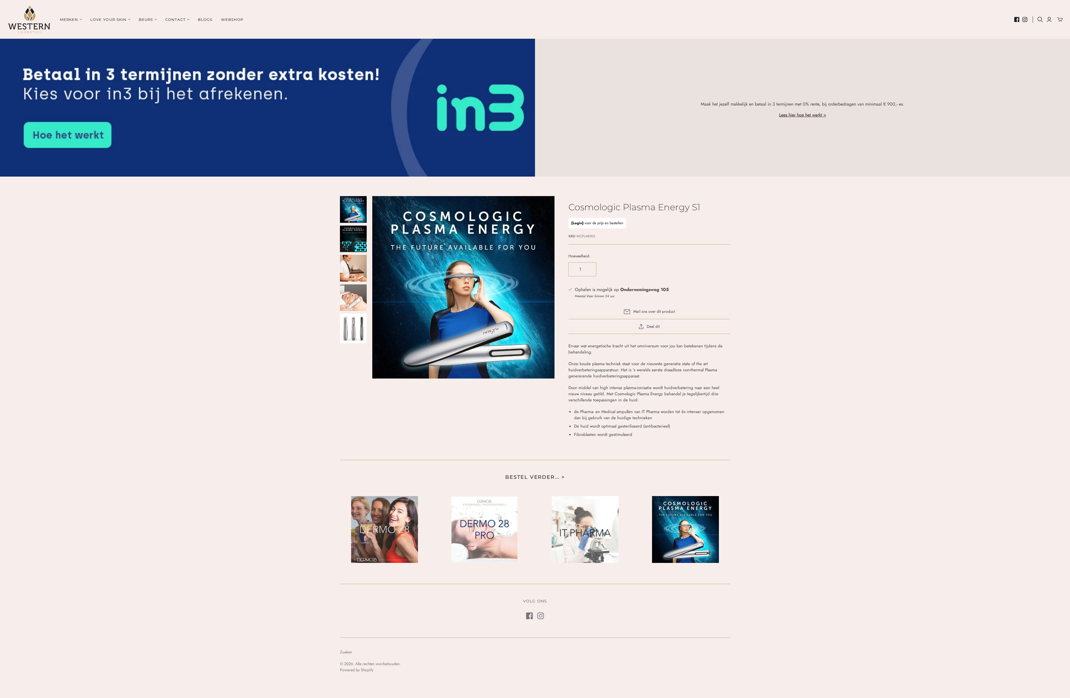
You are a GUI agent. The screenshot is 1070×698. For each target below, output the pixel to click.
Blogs (205, 19)
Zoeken (346, 652)
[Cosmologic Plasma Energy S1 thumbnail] (353, 209)
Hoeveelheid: (579, 256)
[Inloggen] (1049, 19)
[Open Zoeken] (1040, 19)
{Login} (577, 223)
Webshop (232, 19)
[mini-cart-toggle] (1060, 19)
